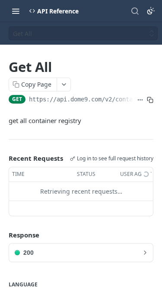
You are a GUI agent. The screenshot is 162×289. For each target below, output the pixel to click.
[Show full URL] (140, 100)
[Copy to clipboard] (150, 100)
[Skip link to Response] (2, 234)
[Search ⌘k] (135, 11)
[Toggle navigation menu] (15, 11)
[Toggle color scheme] (151, 11)
